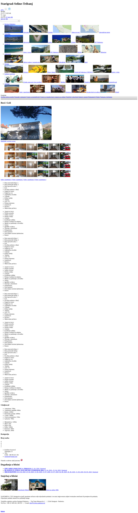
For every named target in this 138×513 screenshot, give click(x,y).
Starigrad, (8, 141)
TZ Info (8, 17)
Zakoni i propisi (83, 97)
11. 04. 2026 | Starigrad (25, 468)
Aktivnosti (8, 54)
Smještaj (7, 84)
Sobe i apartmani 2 (17, 179)
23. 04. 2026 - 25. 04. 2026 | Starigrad (36, 470)
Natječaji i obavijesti (72, 97)
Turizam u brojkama (106, 97)
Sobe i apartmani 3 (29, 179)
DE (7, 19)
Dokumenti (91, 97)
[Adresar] (4, 17)
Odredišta (7, 34)
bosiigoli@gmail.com (11, 456)
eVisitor (97, 97)
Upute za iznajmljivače (33, 97)
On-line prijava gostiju (7, 97)
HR (12, 17)
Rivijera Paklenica (10, 24)
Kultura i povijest (10, 74)
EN (4, 19)
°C (2, 10)
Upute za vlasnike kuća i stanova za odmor (53, 97)
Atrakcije (7, 44)
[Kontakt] (2, 17)
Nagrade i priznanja (20, 97)
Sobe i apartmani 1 (6, 179)
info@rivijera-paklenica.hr (37, 503)
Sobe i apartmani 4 (40, 179)
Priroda (7, 64)
